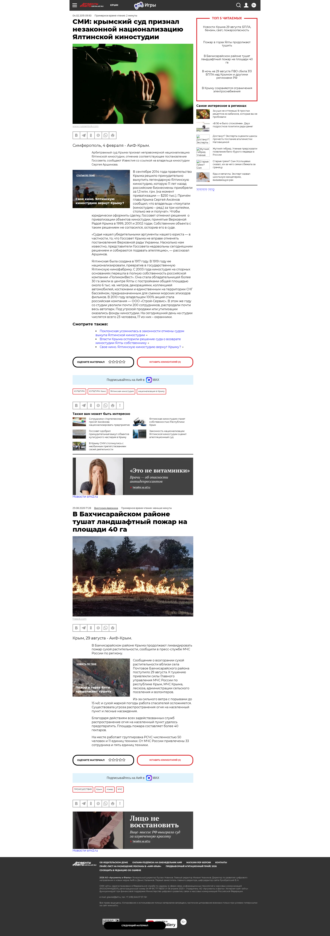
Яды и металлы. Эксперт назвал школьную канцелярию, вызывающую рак (231, 176)
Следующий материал (134, 925)
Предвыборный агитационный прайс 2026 (191, 866)
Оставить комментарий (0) (165, 362)
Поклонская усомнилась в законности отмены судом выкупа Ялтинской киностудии (139, 333)
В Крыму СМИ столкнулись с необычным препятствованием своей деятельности (107, 446)
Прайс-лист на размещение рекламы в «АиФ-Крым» (130, 866)
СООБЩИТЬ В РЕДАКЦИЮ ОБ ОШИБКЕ (120, 870)
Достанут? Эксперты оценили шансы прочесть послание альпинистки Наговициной (235, 139)
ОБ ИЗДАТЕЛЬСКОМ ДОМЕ (113, 862)
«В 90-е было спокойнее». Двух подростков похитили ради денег (233, 125)
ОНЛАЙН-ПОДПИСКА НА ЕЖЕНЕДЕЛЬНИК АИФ (157, 862)
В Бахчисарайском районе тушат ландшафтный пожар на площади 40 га (227, 59)
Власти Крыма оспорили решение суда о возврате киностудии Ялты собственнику (138, 341)
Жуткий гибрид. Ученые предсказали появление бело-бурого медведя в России (235, 151)
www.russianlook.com (86, 126)
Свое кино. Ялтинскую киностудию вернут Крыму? (140, 347)
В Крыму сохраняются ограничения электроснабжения (227, 90)
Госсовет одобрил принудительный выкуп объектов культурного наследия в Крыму (109, 434)
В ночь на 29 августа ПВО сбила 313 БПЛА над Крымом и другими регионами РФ (227, 74)
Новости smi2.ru (85, 496)
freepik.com (80, 618)
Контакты (221, 862)
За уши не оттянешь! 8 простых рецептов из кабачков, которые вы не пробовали (235, 113)
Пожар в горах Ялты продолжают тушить (227, 44)
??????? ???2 (205, 190)
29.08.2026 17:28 (82, 508)
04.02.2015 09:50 (82, 15)
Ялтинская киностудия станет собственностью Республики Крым (167, 421)
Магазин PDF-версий (198, 862)
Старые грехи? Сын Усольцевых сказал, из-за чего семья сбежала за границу (234, 164)
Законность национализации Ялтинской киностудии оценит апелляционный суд (168, 434)
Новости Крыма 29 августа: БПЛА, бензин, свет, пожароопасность (227, 28)
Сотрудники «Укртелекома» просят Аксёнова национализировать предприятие (109, 421)
